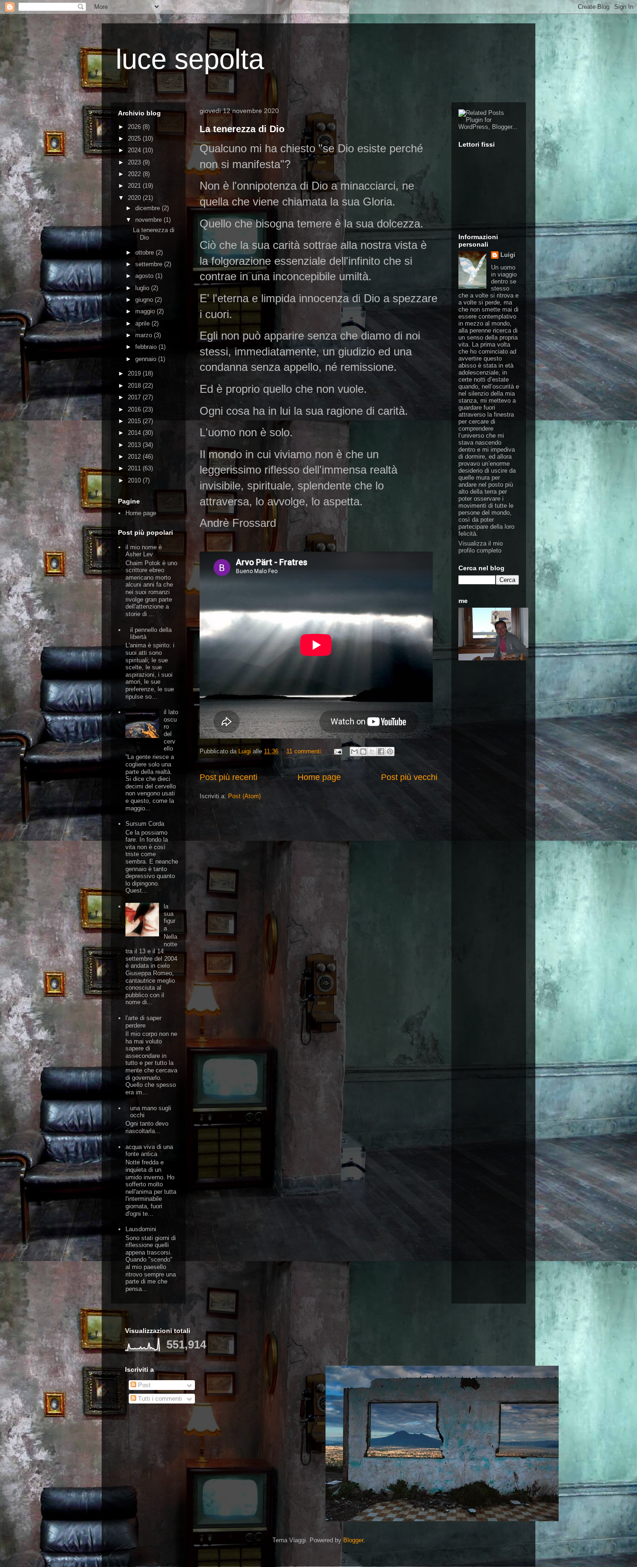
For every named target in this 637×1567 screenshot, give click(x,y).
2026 (135, 126)
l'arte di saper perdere (143, 1021)
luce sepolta (190, 59)
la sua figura (169, 917)
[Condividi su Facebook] (381, 751)
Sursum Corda (144, 823)
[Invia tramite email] (354, 751)
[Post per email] (337, 751)
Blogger (353, 1540)
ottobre (145, 252)
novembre (149, 219)
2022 (135, 173)
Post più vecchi (409, 777)
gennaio (146, 358)
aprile (143, 323)
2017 (135, 397)
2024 (135, 150)
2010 (135, 480)
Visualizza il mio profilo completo (480, 547)
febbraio (147, 346)
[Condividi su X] (372, 751)
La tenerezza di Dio (242, 129)
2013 (135, 444)
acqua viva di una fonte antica (149, 1150)
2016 (135, 409)
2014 (135, 432)
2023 (135, 162)
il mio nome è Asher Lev (143, 551)
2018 (135, 385)
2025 (135, 138)
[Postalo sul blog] (363, 751)
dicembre (148, 208)
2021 (135, 185)
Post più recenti (228, 777)
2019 (135, 373)
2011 (135, 468)
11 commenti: (305, 751)
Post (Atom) (244, 796)
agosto (145, 275)
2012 (135, 456)
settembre (149, 264)
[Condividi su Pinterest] (390, 751)
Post (143, 1385)
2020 (135, 197)
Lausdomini (140, 1229)
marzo (144, 335)
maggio (146, 311)
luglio (143, 287)
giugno (145, 299)
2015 (135, 421)
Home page (319, 777)
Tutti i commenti (159, 1398)
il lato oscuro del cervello (171, 730)
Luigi (507, 254)
